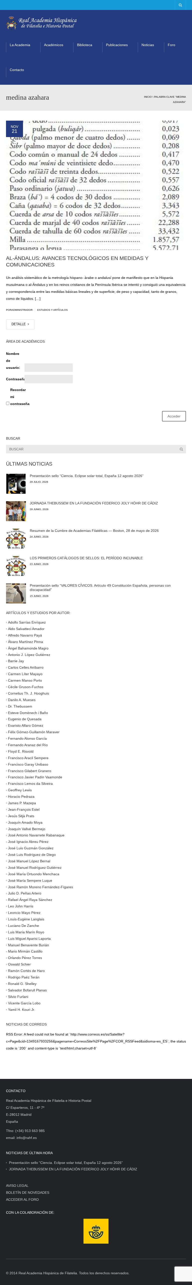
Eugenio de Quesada (25, 719)
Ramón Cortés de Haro (26, 971)
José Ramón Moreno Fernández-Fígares (40, 887)
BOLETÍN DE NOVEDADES (27, 1193)
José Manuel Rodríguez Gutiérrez (35, 868)
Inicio (148, 96)
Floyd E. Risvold (21, 751)
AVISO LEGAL (17, 1186)
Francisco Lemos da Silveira (30, 784)
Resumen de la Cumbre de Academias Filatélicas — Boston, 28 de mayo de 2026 (94, 531)
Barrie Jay (16, 661)
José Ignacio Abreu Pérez (28, 842)
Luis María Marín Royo (26, 932)
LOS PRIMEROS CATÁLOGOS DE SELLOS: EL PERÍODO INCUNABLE (86, 558)
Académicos (53, 45)
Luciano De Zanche (23, 926)
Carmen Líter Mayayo (25, 674)
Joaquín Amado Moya (25, 822)
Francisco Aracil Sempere (28, 758)
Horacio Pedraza (21, 797)
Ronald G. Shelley (22, 984)
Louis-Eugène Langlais (26, 919)
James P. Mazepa (22, 803)
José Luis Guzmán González (31, 848)
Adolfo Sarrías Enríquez (27, 622)
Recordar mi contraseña (19, 397)
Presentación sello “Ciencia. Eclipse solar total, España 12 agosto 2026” (87, 476)
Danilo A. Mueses (22, 700)
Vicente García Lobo (24, 1003)
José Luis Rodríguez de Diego (32, 855)
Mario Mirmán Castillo (25, 951)
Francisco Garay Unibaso (28, 764)
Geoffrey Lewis (20, 790)
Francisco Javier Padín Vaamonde (35, 777)
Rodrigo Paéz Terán (24, 977)
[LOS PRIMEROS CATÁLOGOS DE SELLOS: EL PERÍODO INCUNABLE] (16, 566)
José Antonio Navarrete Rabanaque (36, 835)
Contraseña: (15, 379)
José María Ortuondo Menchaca (33, 874)
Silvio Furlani (18, 996)
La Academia (20, 45)
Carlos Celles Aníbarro (26, 667)
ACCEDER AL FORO (22, 1200)
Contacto (17, 70)
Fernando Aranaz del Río (28, 745)
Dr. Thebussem (20, 706)
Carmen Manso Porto (25, 680)
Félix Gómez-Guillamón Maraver (34, 732)
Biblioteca (84, 45)
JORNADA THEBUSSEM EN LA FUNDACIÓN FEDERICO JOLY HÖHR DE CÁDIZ (94, 503)
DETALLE (19, 324)
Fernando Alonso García (27, 738)
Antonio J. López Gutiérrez (29, 654)
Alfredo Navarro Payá (25, 635)
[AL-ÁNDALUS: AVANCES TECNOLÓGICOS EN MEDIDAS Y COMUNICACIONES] (96, 185)
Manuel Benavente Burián (28, 945)
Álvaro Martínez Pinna (25, 641)
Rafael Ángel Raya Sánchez (30, 900)
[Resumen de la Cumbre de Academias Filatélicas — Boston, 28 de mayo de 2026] (16, 539)
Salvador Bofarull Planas (27, 990)
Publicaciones (117, 45)
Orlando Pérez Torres (25, 958)
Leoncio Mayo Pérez (24, 913)
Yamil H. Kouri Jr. (21, 1009)
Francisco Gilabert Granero (29, 771)
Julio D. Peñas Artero (24, 893)
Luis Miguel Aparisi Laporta (29, 938)
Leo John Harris (20, 906)
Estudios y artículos (52, 310)
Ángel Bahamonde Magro (28, 648)
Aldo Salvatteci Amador (26, 629)
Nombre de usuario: (13, 361)
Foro (171, 45)
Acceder (174, 416)
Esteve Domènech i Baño (28, 713)
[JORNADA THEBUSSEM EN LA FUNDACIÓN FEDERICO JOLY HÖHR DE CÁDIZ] (16, 511)
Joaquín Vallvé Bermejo (26, 829)
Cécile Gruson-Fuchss (25, 687)
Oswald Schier (19, 964)
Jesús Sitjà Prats (21, 816)
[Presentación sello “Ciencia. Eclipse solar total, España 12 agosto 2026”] (16, 484)
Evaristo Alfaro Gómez (25, 725)
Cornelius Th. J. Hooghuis (28, 693)
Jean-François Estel (24, 809)
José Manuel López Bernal (29, 861)
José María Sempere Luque (30, 880)
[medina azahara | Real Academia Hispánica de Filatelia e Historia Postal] (41, 22)
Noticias (148, 45)
